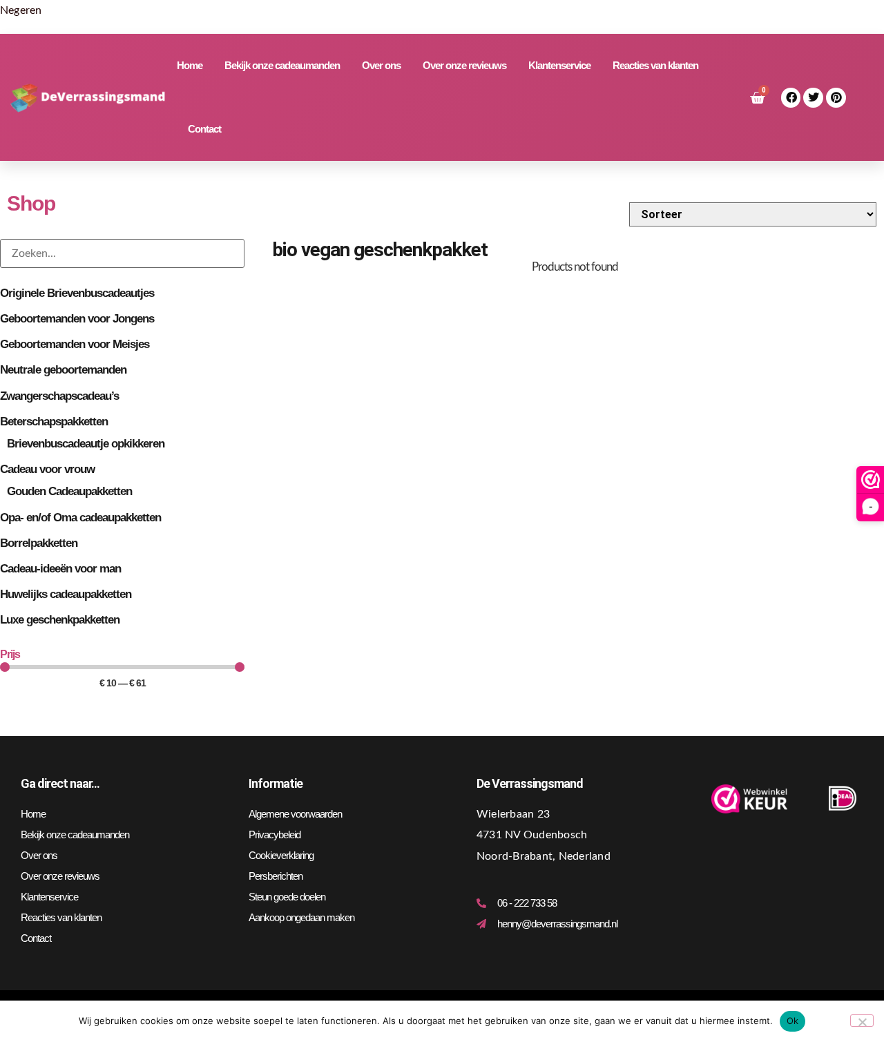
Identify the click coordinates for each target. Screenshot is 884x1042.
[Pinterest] (836, 98)
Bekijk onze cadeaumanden (282, 65)
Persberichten (275, 876)
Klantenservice (559, 65)
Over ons (381, 65)
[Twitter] (813, 98)
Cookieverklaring (281, 855)
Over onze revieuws (464, 65)
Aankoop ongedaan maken (301, 917)
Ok (793, 1020)
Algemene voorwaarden (295, 814)
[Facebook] (791, 98)
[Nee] (862, 1020)
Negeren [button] (21, 10)
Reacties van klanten (655, 65)
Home (189, 65)
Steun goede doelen (287, 897)
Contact (204, 129)
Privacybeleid (274, 834)
